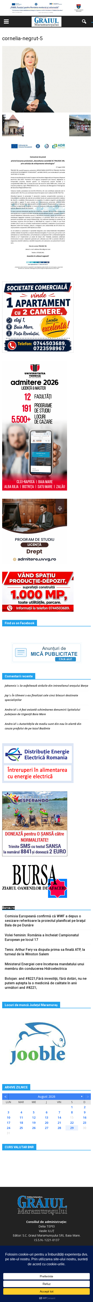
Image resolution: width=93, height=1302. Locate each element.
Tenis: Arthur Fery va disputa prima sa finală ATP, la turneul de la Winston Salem (45, 952)
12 (33, 1117)
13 (46, 1117)
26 (33, 1128)
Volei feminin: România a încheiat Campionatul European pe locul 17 (42, 937)
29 (72, 1128)
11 (21, 1117)
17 (8, 1123)
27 (46, 1128)
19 (33, 1123)
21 (59, 1123)
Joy (6, 695)
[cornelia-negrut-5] (46, 79)
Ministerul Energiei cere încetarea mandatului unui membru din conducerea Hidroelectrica (44, 966)
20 (46, 1123)
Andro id (10, 709)
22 (72, 1123)
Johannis (10, 686)
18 (21, 1123)
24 (8, 1128)
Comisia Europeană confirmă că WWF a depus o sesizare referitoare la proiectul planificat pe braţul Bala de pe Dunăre (45, 920)
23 (84, 1123)
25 (21, 1128)
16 (84, 1117)
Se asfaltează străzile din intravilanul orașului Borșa (54, 686)
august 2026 (46, 1096)
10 (8, 1117)
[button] (85, 21)
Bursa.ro (8, 908)
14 (59, 1117)
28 (59, 1128)
